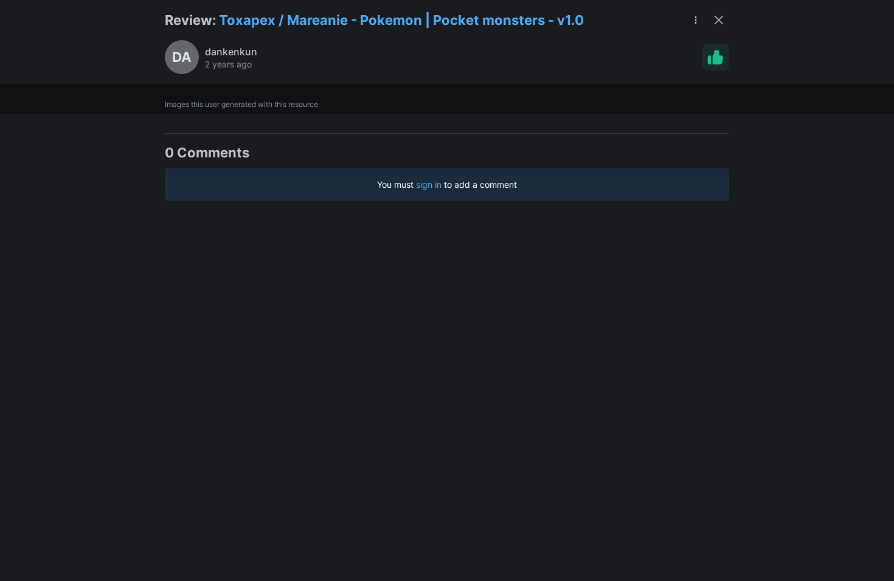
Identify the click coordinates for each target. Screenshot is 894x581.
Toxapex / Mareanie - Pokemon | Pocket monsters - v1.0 (401, 20)
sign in (429, 184)
